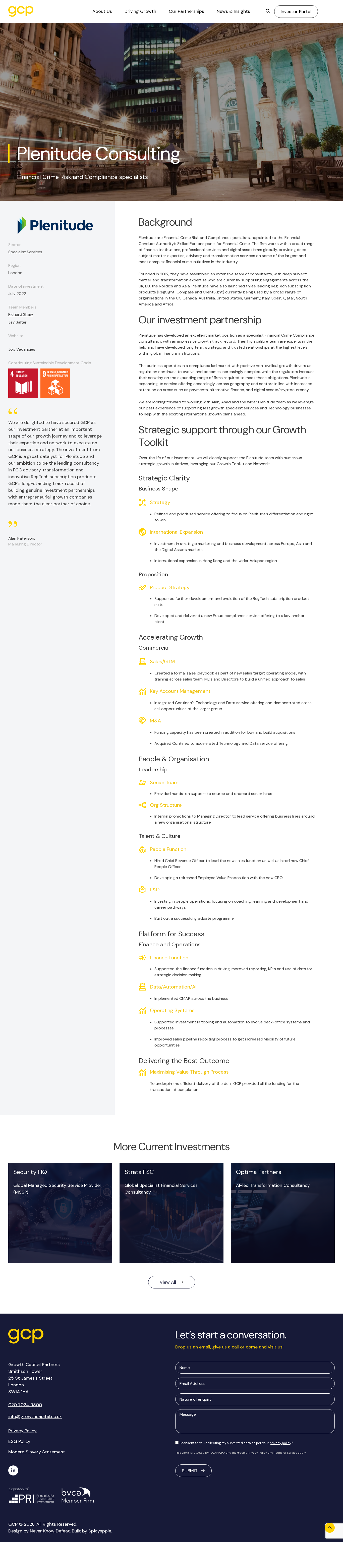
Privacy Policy (22, 1431)
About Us (102, 11)
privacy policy (280, 1443)
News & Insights (233, 11)
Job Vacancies (21, 349)
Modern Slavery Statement (36, 1452)
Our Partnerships (186, 11)
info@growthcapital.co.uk (35, 1416)
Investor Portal (296, 12)
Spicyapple (99, 1531)
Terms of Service (285, 1452)
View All (168, 1282)
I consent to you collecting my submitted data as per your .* (236, 1443)
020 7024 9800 (25, 1405)
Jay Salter (17, 322)
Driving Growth (140, 11)
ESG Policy (19, 1441)
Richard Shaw (20, 314)
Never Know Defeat (50, 1531)
